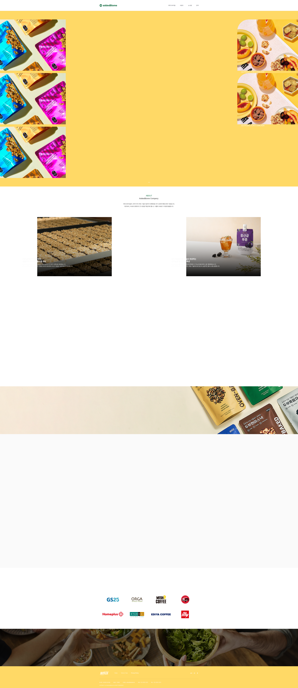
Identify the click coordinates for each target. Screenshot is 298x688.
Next (201, 607)
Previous (97, 607)
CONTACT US (149, 656)
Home (116, 673)
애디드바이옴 (171, 5)
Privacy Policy (135, 673)
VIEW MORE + (106, 423)
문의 (197, 5)
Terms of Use (124, 673)
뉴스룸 (190, 5)
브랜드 (182, 5)
